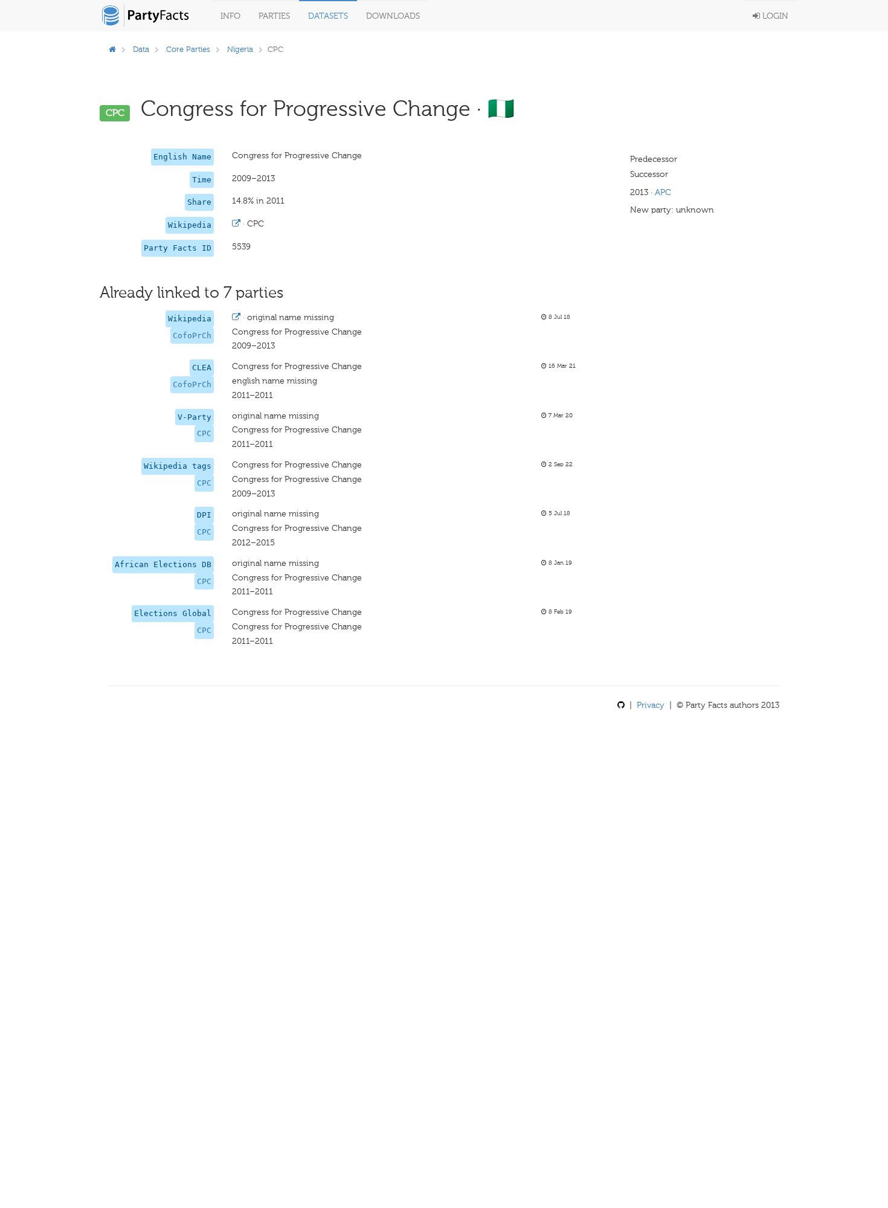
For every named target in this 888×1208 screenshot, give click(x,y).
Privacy (650, 705)
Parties (274, 16)
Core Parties (188, 49)
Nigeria (240, 49)
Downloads (393, 16)
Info (230, 16)
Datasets (328, 16)
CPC (204, 433)
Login (774, 16)
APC (663, 192)
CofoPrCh (192, 335)
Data (141, 49)
